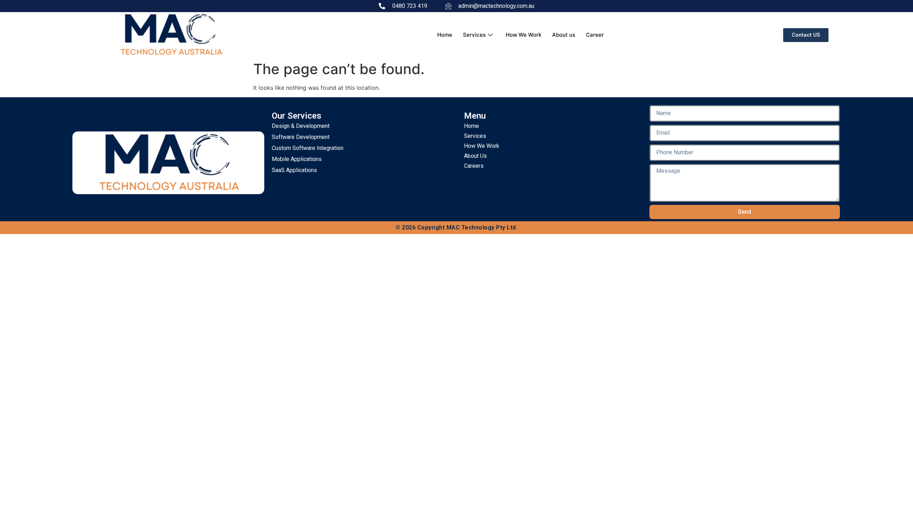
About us (563, 34)
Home (444, 34)
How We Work (523, 34)
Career (595, 34)
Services (474, 34)
